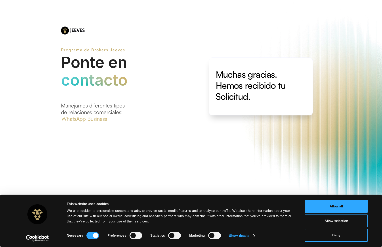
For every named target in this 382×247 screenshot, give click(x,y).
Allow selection (336, 221)
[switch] (136, 235)
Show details (239, 235)
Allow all (336, 206)
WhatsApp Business (84, 118)
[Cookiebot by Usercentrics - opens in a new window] (37, 238)
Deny (336, 235)
